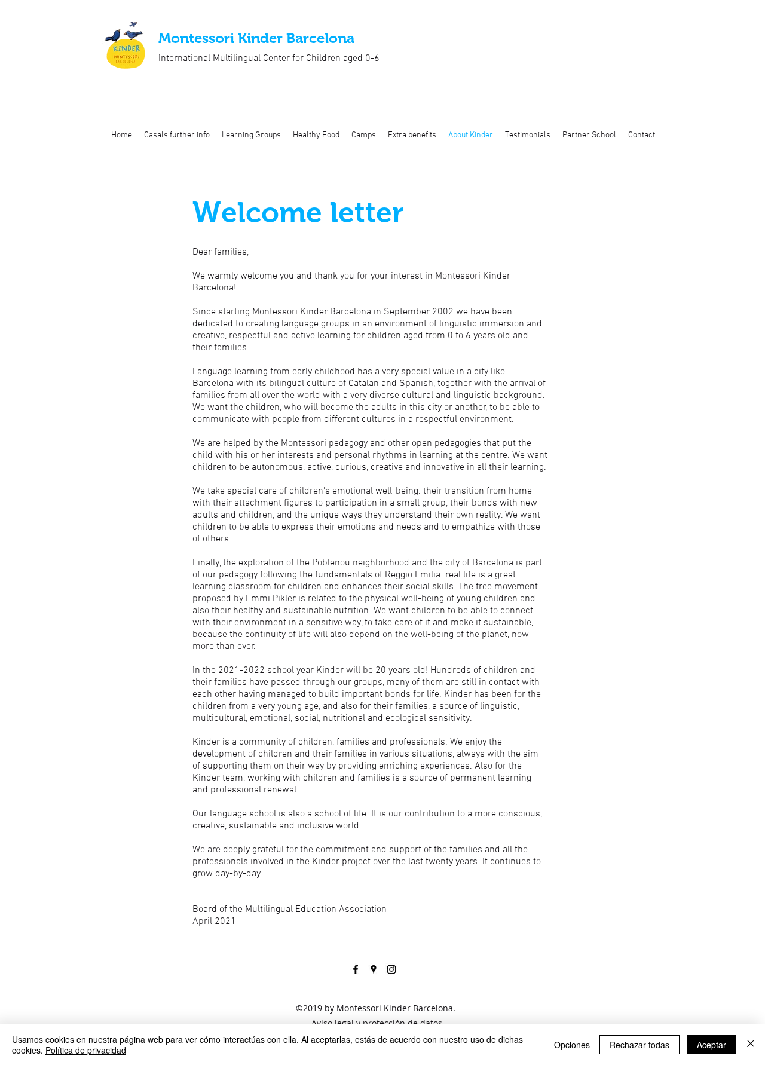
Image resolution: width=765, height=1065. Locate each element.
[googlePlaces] (374, 969)
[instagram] (391, 969)
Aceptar (711, 1045)
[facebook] (356, 969)
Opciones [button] (572, 1045)
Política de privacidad (85, 1050)
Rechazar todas (639, 1045)
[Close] (750, 1044)
